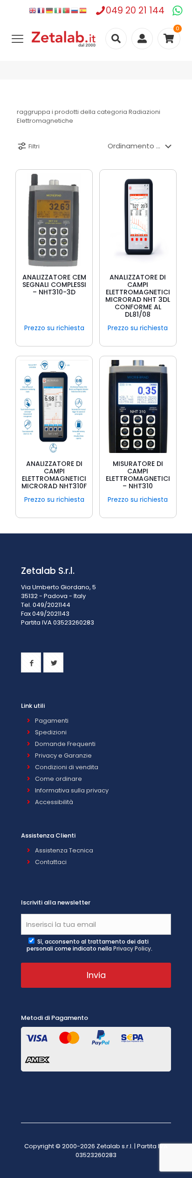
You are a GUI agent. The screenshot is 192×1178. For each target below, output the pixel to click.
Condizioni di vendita (66, 767)
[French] (41, 10)
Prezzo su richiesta (54, 328)
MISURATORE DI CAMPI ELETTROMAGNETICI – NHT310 (138, 475)
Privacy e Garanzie (63, 755)
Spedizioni (51, 732)
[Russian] (75, 10)
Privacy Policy (132, 948)
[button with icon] (31, 662)
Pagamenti (52, 720)
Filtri (34, 146)
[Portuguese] (66, 10)
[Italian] (58, 10)
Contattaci (51, 862)
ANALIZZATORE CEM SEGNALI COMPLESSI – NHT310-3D (54, 285)
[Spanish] (83, 10)
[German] (50, 10)
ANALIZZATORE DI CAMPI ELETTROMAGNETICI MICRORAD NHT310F (54, 475)
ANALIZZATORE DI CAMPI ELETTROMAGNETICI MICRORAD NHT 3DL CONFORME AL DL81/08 (137, 296)
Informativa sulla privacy (72, 790)
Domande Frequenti (65, 743)
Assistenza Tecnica (64, 850)
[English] (33, 10)
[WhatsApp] (177, 10)
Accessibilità (54, 802)
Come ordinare (58, 778)
